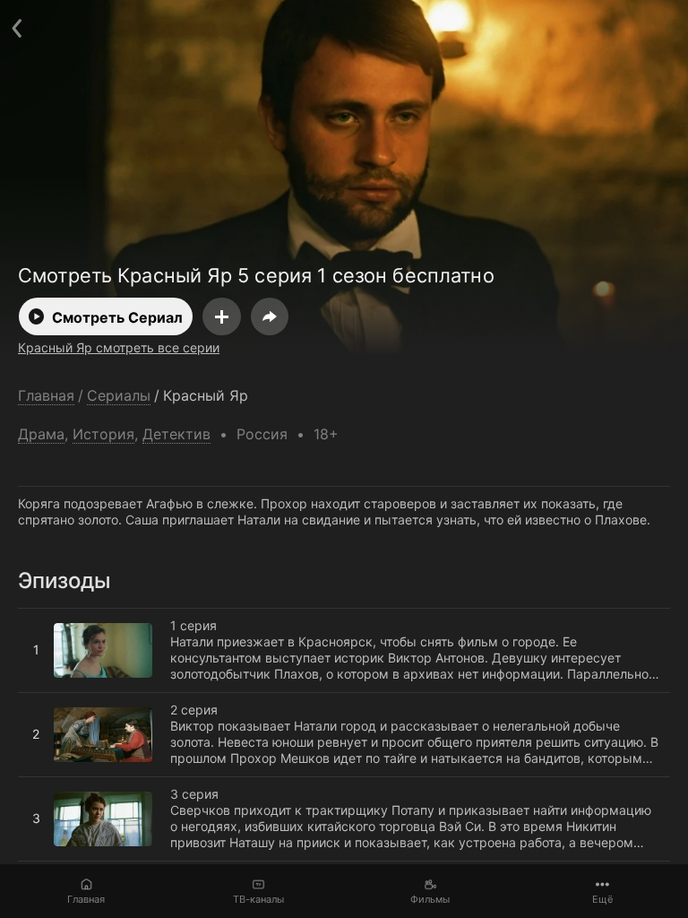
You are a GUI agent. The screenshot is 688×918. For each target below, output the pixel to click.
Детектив (176, 434)
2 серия (41, 700)
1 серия (41, 616)
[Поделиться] (269, 316)
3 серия (42, 784)
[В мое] (221, 316)
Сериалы (118, 395)
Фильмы (430, 899)
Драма (41, 434)
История (103, 434)
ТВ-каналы (258, 899)
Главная (86, 899)
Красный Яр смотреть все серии (118, 347)
